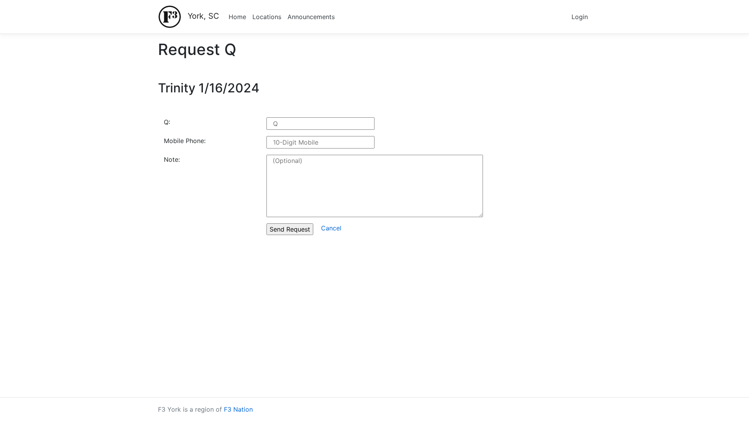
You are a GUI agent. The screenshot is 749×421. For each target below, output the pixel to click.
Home (237, 17)
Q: (167, 122)
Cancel (331, 228)
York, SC (203, 16)
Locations (266, 17)
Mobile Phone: (185, 141)
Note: (172, 159)
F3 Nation (238, 409)
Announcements (311, 17)
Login (580, 17)
